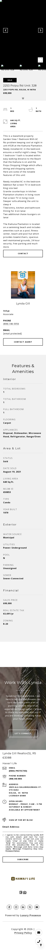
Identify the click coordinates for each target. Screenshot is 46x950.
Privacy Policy (13, 851)
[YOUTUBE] (36, 907)
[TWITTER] (29, 907)
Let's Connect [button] (23, 733)
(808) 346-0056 (11, 323)
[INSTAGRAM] (16, 907)
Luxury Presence (30, 915)
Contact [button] (23, 253)
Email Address (11, 826)
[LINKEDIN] (23, 907)
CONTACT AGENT (23, 342)
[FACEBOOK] (9, 907)
